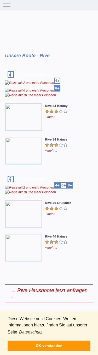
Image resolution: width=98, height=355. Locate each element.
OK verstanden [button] (49, 345)
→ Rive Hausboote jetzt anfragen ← (49, 293)
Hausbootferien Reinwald (49, 5)
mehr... (52, 117)
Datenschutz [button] (30, 332)
